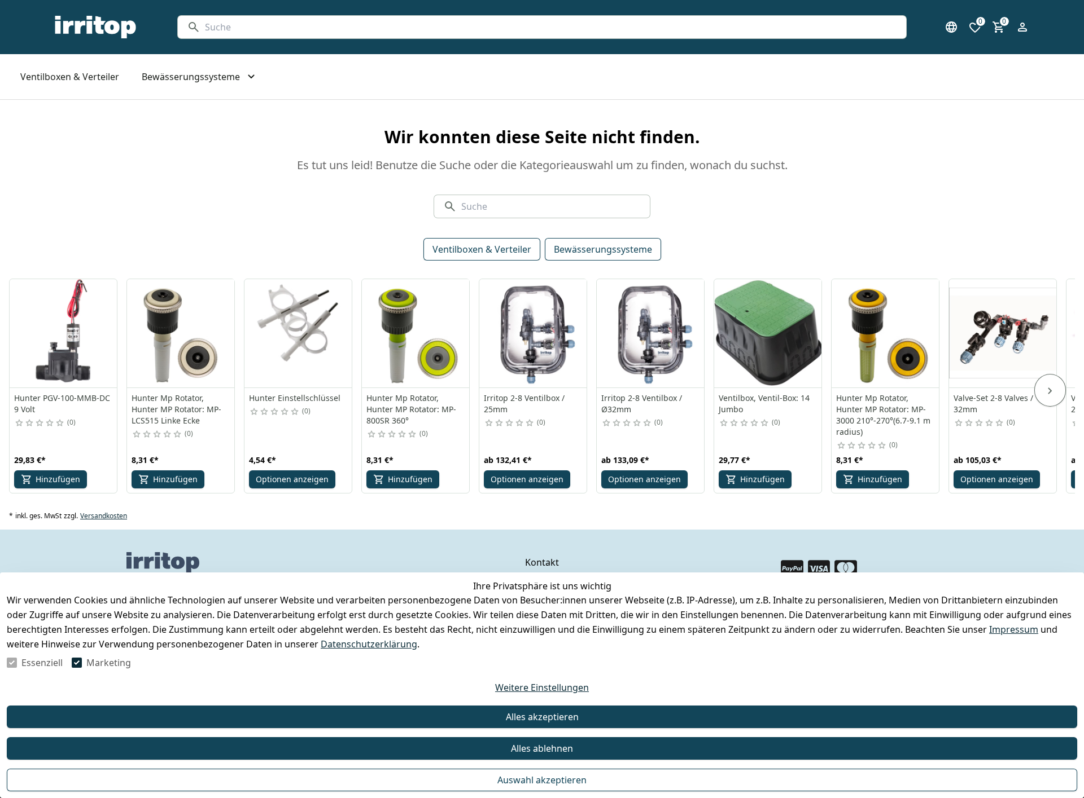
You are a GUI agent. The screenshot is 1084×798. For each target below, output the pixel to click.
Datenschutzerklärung (369, 644)
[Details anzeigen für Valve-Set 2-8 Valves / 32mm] (1003, 333)
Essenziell (42, 662)
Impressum (1013, 629)
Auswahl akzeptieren (542, 780)
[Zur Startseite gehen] (95, 27)
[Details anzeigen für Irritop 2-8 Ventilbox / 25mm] (533, 333)
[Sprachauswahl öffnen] (951, 27)
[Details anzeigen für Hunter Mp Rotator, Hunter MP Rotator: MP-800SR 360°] (416, 333)
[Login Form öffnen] (1022, 27)
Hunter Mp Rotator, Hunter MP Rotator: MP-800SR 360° (411, 409)
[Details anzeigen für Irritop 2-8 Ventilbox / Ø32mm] (651, 333)
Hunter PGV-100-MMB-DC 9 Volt (62, 404)
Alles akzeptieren (542, 717)
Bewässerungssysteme (603, 249)
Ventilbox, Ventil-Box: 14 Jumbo (764, 404)
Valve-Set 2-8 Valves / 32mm (993, 404)
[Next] (1050, 390)
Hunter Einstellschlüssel (294, 398)
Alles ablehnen (542, 748)
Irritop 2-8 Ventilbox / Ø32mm (641, 404)
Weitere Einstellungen (542, 687)
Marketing (108, 662)
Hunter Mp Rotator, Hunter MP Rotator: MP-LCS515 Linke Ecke (176, 409)
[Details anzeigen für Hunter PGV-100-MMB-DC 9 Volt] (64, 333)
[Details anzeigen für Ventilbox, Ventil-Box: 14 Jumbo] (768, 333)
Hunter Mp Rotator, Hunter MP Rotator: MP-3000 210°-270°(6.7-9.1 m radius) (883, 415)
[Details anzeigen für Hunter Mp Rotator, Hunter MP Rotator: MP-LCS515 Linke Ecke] (181, 333)
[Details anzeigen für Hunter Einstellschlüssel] (298, 333)
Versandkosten (103, 516)
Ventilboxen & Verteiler (481, 249)
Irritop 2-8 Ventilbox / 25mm (524, 404)
